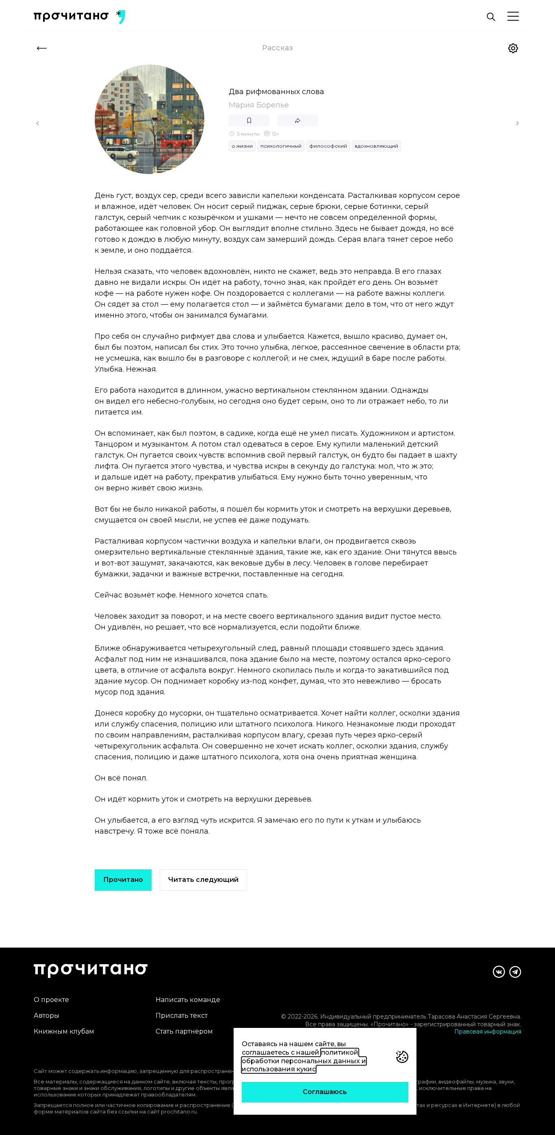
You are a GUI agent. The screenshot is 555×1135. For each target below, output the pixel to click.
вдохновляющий (376, 146)
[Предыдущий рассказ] (38, 123)
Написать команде (188, 1000)
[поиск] (491, 17)
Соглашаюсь (325, 1092)
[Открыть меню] (513, 17)
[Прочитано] (71, 17)
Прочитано (123, 879)
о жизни (242, 146)
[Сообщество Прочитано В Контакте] (499, 971)
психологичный (280, 146)
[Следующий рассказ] (517, 123)
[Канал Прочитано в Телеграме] (515, 972)
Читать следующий (203, 879)
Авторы (46, 1015)
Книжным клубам (64, 1031)
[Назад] (42, 48)
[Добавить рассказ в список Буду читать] (249, 120)
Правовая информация (487, 1031)
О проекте (51, 1000)
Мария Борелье (259, 105)
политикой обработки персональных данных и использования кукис (304, 1061)
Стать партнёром (184, 1031)
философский (328, 146)
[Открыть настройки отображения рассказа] (513, 48)
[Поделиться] (298, 120)
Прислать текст (182, 1015)
